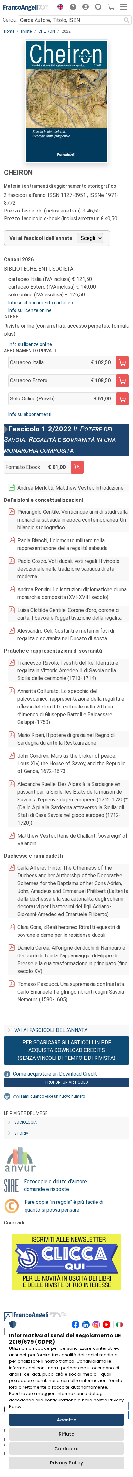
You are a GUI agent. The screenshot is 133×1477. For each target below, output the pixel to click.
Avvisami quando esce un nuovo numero (49, 1096)
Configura (66, 1448)
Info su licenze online (30, 310)
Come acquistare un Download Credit (55, 1074)
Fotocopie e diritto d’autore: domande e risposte (56, 1185)
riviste (26, 31)
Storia (21, 1133)
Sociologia (25, 1122)
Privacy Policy (66, 1463)
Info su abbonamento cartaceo (40, 302)
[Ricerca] (126, 20)
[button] (58, 8)
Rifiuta (67, 1434)
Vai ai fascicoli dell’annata (40, 238)
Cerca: (10, 20)
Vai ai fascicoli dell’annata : (52, 1030)
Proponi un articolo (66, 1082)
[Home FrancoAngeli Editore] (25, 7)
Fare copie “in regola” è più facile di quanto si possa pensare (64, 1206)
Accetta (67, 1420)
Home (9, 31)
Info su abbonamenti (29, 414)
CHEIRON (46, 31)
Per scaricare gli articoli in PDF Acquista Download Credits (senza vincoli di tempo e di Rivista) (66, 1050)
